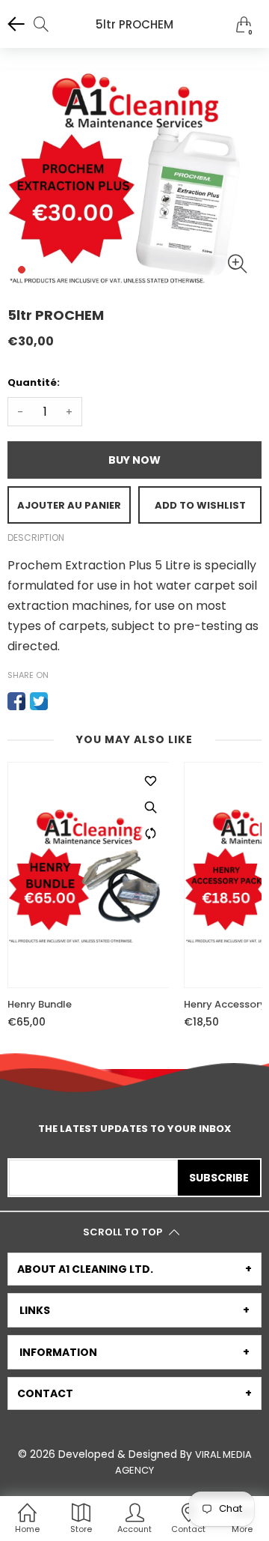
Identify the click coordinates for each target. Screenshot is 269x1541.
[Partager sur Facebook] (16, 701)
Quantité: (33, 382)
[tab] (134, 1269)
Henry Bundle (39, 1004)
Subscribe (219, 1177)
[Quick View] (150, 807)
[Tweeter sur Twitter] (39, 701)
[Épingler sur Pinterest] (61, 701)
